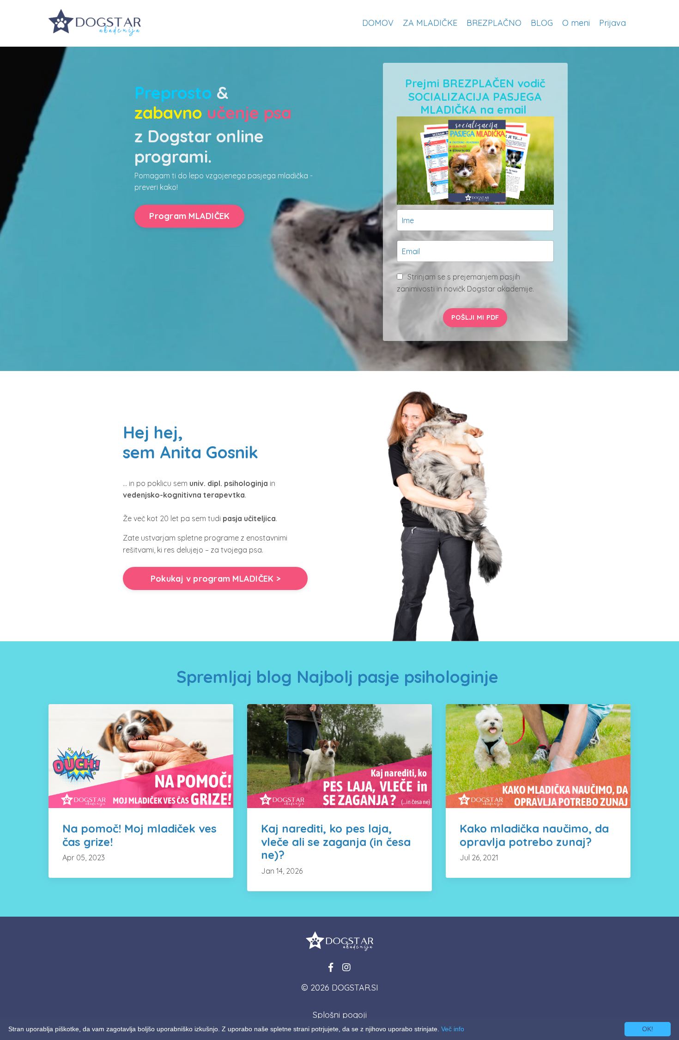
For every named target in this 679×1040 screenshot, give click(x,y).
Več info (452, 1029)
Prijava (612, 23)
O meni (576, 23)
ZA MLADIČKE (430, 23)
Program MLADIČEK (189, 216)
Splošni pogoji (340, 1015)
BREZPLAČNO (494, 23)
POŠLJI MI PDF (475, 317)
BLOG (542, 23)
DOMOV (378, 23)
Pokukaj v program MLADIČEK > (215, 578)
